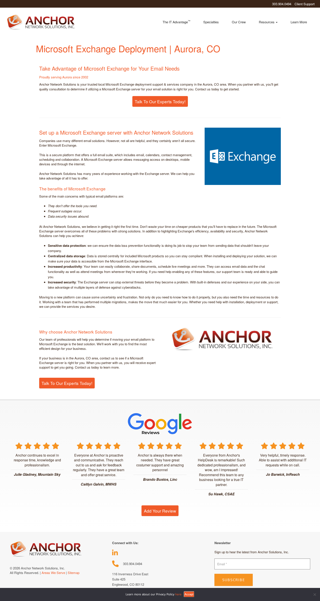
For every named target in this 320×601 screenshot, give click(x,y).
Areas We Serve (53, 572)
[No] (314, 594)
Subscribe (233, 580)
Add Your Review (160, 511)
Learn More (299, 22)
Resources (267, 22)
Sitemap (73, 572)
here (178, 594)
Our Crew (239, 22)
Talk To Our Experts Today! (160, 101)
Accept (189, 594)
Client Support (305, 4)
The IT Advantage (176, 21)
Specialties (211, 22)
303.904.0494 (281, 4)
